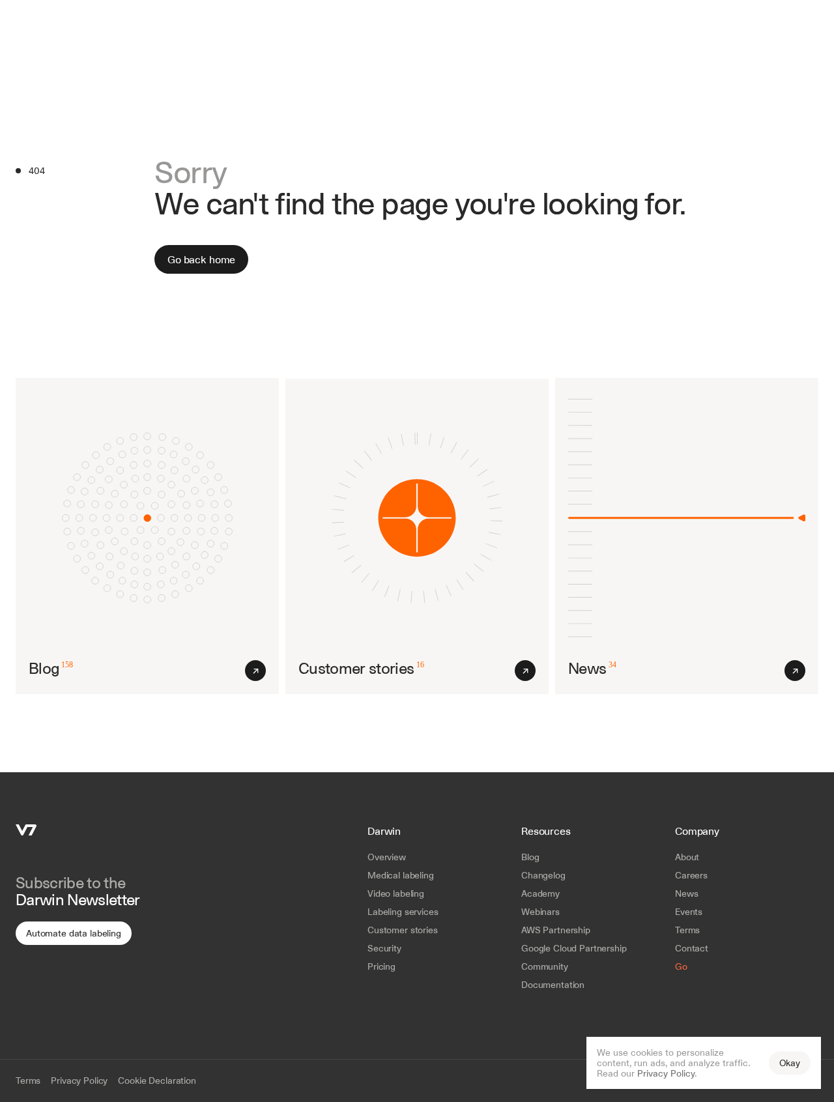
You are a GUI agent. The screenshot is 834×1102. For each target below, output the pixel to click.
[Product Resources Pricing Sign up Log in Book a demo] (417, 19)
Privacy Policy (666, 1073)
